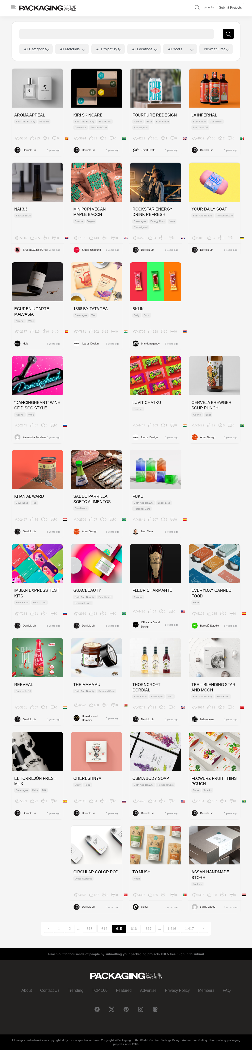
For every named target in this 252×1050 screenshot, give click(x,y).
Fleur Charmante (152, 590)
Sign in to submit (190, 954)
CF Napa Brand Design (150, 624)
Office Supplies (83, 878)
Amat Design (207, 437)
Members (206, 990)
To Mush (141, 872)
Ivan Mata (147, 531)
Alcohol (138, 121)
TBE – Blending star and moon (213, 687)
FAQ (227, 990)
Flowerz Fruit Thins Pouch (214, 781)
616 (134, 929)
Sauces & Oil (200, 127)
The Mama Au (86, 685)
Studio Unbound (91, 249)
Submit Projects (230, 7)
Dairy (137, 315)
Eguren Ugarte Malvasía (31, 311)
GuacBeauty (87, 590)
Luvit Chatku (146, 403)
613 (90, 929)
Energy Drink (157, 221)
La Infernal (204, 115)
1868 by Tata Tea (90, 309)
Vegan (91, 221)
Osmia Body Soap (150, 778)
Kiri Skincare (88, 115)
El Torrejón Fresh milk (35, 781)
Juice (172, 221)
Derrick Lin (29, 150)
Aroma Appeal (29, 115)
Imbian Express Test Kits (36, 593)
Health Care (39, 602)
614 (104, 929)
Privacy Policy (177, 990)
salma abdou (207, 906)
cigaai (144, 906)
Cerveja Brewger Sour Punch (211, 405)
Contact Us (50, 990)
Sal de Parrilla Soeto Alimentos (92, 499)
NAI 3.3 (20, 209)
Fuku (137, 496)
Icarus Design (90, 343)
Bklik (138, 309)
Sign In (209, 7)
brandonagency (150, 343)
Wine (31, 321)
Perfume (44, 121)
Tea (93, 315)
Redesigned (141, 127)
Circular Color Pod (96, 872)
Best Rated (104, 121)
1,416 (171, 929)
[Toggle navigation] (13, 7)
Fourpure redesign (154, 115)
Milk (44, 790)
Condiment (216, 121)
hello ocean (207, 719)
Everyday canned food (211, 593)
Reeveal (23, 685)
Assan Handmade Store (210, 874)
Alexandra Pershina (34, 437)
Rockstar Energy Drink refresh (152, 212)
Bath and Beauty (25, 121)
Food (147, 315)
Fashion (197, 884)
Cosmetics (80, 127)
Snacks (79, 221)
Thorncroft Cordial (146, 687)
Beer (149, 121)
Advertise (148, 990)
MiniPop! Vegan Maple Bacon (89, 212)
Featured (124, 990)
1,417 (189, 929)
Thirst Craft (148, 150)
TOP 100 (100, 990)
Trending (75, 990)
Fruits (196, 790)
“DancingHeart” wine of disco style (37, 405)
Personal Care (99, 127)
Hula (25, 343)
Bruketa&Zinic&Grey (35, 249)
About (26, 990)
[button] (197, 8)
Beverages (140, 221)
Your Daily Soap (209, 209)
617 (149, 929)
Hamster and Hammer (89, 718)
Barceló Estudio (209, 625)
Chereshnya (87, 778)
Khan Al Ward (29, 496)
